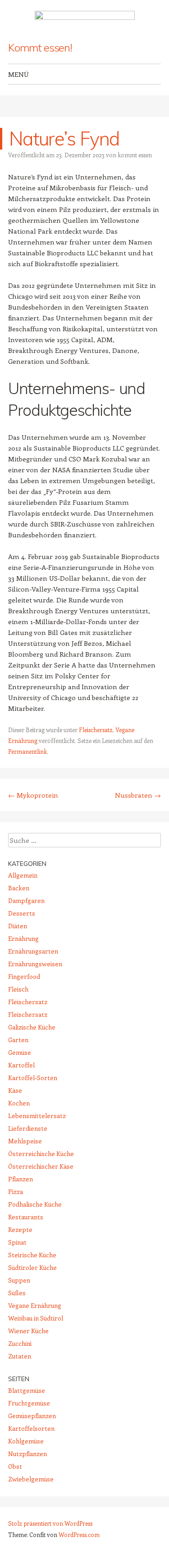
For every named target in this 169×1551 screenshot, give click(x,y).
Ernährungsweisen (35, 963)
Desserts (21, 913)
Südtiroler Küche (32, 1267)
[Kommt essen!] (85, 21)
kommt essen (135, 155)
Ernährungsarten (33, 951)
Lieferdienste (27, 1128)
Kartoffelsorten (31, 1428)
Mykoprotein (33, 794)
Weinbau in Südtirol (35, 1318)
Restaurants (25, 1217)
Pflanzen (20, 1179)
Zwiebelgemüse (31, 1479)
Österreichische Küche (41, 1153)
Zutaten (19, 1356)
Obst (15, 1466)
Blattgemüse (26, 1390)
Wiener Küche (28, 1330)
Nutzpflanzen (27, 1453)
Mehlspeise (25, 1141)
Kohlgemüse (26, 1441)
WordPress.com (79, 1534)
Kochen (19, 1103)
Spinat (17, 1242)
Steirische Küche (32, 1254)
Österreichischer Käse (40, 1166)
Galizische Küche (31, 1027)
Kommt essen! (40, 47)
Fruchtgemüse (29, 1403)
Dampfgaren (26, 900)
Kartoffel (21, 1065)
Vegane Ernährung (34, 1305)
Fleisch (18, 989)
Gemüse (19, 1052)
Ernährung (23, 938)
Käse (15, 1090)
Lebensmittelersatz (37, 1115)
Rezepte (20, 1229)
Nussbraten (138, 794)
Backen (18, 888)
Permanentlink (27, 751)
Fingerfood (24, 976)
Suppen (19, 1280)
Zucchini (20, 1343)
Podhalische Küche (35, 1204)
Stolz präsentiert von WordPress (50, 1523)
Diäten (17, 925)
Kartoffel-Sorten (32, 1077)
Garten (18, 1039)
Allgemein (22, 875)
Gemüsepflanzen (32, 1415)
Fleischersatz (96, 729)
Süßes (17, 1292)
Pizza (15, 1191)
